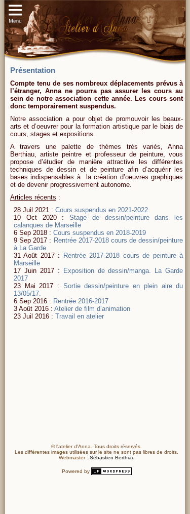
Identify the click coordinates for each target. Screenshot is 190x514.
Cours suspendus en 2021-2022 (100, 210)
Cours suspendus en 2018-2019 (98, 232)
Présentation (32, 70)
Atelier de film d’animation (91, 308)
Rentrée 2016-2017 (79, 301)
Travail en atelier (78, 316)
